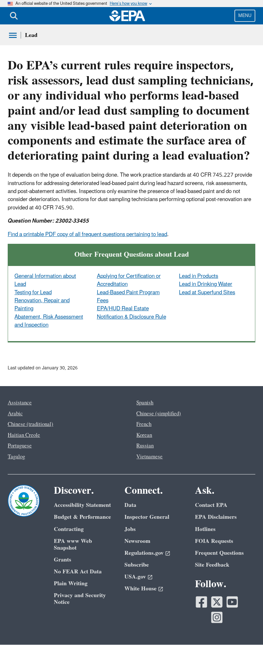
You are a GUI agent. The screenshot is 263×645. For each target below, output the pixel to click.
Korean (144, 435)
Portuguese (20, 446)
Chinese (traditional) (30, 424)
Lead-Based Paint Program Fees (128, 296)
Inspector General (146, 517)
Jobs (130, 529)
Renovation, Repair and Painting (42, 304)
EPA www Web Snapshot (73, 544)
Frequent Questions (219, 553)
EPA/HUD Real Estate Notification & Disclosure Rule (131, 312)
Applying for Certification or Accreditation (129, 280)
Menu (244, 15)
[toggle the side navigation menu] (13, 35)
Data (130, 505)
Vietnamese (149, 457)
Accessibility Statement (82, 505)
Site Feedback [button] (212, 564)
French (143, 424)
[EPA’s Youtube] (232, 602)
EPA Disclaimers (216, 517)
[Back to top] (245, 627)
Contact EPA (211, 505)
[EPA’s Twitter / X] (216, 602)
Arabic (15, 414)
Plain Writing (71, 583)
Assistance (20, 403)
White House (140, 588)
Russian (145, 446)
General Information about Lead (45, 280)
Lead (31, 35)
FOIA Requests (214, 541)
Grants (62, 559)
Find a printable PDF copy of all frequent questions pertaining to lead (87, 234)
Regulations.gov (144, 553)
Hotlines (205, 529)
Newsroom (137, 541)
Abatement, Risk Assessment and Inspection (48, 321)
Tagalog (16, 457)
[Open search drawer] (14, 16)
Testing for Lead (33, 292)
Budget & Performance (82, 517)
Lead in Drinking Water (205, 284)
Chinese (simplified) (158, 414)
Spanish (144, 403)
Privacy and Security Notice (80, 598)
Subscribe (136, 564)
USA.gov (135, 576)
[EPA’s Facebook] (201, 602)
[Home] (127, 15)
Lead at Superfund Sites (207, 292)
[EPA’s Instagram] (216, 617)
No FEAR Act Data (78, 571)
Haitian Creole (24, 435)
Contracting (69, 529)
